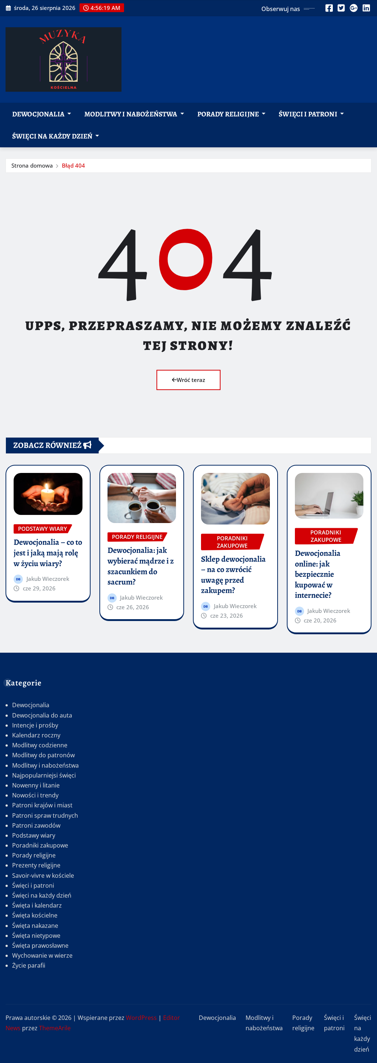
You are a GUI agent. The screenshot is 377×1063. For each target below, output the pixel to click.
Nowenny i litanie (36, 785)
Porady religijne (228, 114)
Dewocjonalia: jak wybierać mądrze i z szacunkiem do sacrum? (141, 566)
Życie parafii (28, 965)
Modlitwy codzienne (39, 745)
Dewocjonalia (39, 114)
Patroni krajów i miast (42, 805)
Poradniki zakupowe (40, 845)
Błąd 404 (73, 165)
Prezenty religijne (36, 865)
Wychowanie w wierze (42, 955)
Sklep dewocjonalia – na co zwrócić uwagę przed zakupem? (233, 575)
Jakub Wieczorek (48, 578)
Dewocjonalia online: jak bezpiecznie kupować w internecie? (318, 574)
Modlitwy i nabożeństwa (131, 114)
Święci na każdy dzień (53, 136)
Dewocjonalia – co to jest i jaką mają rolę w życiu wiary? (48, 553)
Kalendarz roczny (36, 735)
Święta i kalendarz (37, 905)
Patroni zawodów (36, 825)
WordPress (141, 1018)
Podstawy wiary (33, 835)
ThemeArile (55, 1028)
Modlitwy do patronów (43, 755)
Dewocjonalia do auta (42, 715)
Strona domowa (32, 165)
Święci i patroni (308, 114)
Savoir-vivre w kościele (43, 875)
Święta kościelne (34, 915)
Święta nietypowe (36, 936)
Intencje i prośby (35, 725)
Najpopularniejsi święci (44, 775)
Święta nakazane (35, 926)
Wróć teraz (191, 379)
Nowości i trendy (35, 795)
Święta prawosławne (40, 945)
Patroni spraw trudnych (45, 815)
